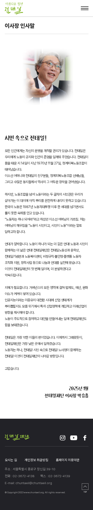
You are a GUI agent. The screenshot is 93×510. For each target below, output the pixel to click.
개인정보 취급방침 (36, 460)
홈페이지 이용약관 (67, 460)
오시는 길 (11, 460)
